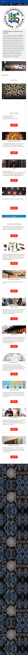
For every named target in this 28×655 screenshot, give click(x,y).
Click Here (14, 125)
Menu (4, 1)
